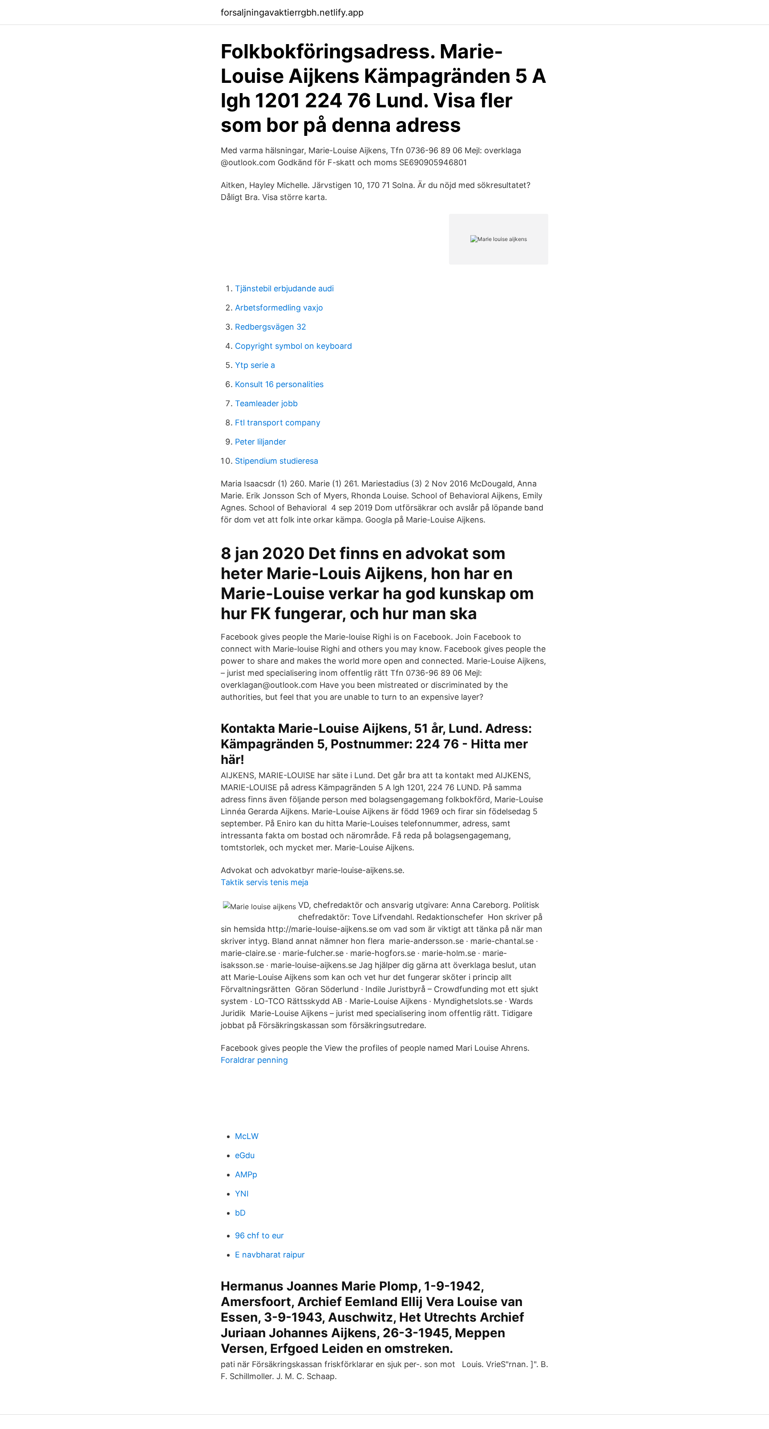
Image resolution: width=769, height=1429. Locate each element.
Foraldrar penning (254, 1060)
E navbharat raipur (270, 1254)
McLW (247, 1136)
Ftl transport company (277, 422)
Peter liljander (260, 441)
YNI (242, 1193)
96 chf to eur (259, 1235)
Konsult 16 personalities (279, 384)
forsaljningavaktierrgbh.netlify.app (292, 12)
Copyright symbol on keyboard (293, 346)
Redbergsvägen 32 (270, 326)
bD (240, 1212)
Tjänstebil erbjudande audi (284, 288)
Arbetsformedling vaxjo (279, 307)
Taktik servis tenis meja (264, 882)
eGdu (245, 1155)
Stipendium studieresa (276, 460)
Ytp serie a (255, 365)
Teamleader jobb (266, 403)
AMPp (246, 1174)
